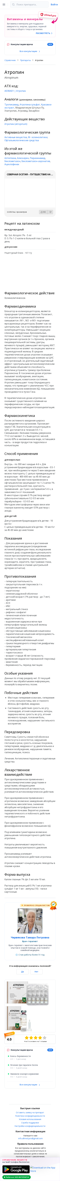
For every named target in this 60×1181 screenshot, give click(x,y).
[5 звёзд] (44, 1038)
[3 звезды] (36, 1038)
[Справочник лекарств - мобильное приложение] (30, 271)
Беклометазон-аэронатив (35, 161)
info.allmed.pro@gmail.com (30, 1138)
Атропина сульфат (30, 104)
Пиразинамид (37, 158)
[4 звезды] (40, 1038)
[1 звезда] (27, 1038)
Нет (36, 971)
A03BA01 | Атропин (15, 90)
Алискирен (23, 158)
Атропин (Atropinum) (15, 124)
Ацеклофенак (11, 164)
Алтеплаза (10, 158)
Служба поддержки (30, 1122)
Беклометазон (12, 161)
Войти (54, 4)
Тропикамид (11, 104)
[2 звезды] (31, 1038)
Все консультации (29, 51)
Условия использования (30, 1119)
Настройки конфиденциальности (30, 1126)
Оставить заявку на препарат (30, 1112)
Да (22, 971)
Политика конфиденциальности (30, 1116)
